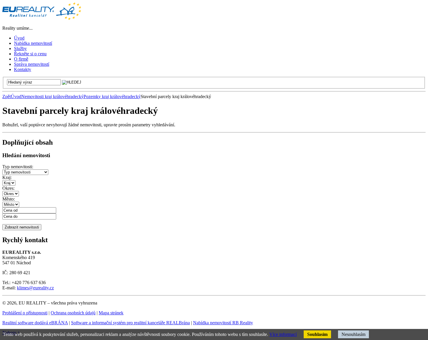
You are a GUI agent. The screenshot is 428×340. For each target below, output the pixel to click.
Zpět (6, 96)
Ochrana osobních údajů (73, 312)
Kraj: (7, 177)
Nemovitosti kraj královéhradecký (52, 96)
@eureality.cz (41, 287)
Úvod (16, 96)
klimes (23, 287)
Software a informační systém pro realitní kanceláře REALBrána (130, 322)
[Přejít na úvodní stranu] (41, 18)
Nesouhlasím (353, 334)
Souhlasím (317, 334)
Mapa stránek (111, 312)
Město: (8, 198)
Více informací (283, 334)
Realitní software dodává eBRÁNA (35, 322)
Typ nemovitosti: (17, 166)
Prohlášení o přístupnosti (24, 312)
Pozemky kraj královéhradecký (112, 96)
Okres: (8, 188)
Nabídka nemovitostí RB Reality (223, 322)
